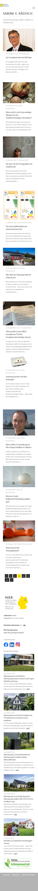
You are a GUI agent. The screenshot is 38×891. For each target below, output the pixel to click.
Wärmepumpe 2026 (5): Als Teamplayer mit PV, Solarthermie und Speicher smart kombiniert (18, 717)
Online (10, 615)
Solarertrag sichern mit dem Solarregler (16, 378)
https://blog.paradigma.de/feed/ (14, 632)
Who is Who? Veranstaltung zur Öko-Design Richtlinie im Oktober (18, 446)
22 (7, 580)
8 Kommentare (24, 53)
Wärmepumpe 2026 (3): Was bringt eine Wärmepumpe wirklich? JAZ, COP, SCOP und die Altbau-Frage (18, 799)
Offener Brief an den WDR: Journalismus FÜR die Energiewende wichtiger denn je (18, 334)
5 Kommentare (26, 327)
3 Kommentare (23, 159)
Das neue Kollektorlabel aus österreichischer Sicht (16, 227)
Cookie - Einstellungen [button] (28, 874)
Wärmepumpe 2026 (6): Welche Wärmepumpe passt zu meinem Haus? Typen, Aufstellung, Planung (19, 678)
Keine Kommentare (14, 107)
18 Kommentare (14, 491)
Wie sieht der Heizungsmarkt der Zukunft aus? (18, 276)
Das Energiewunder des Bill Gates (19, 57)
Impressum (6, 874)
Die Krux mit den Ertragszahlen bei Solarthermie (19, 165)
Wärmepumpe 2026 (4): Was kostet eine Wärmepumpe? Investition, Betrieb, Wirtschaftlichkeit (17, 757)
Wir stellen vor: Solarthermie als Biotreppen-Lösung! (18, 842)
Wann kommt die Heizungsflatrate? (12, 549)
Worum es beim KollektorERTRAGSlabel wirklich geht (18, 498)
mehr (28, 689)
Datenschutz (15, 874)
